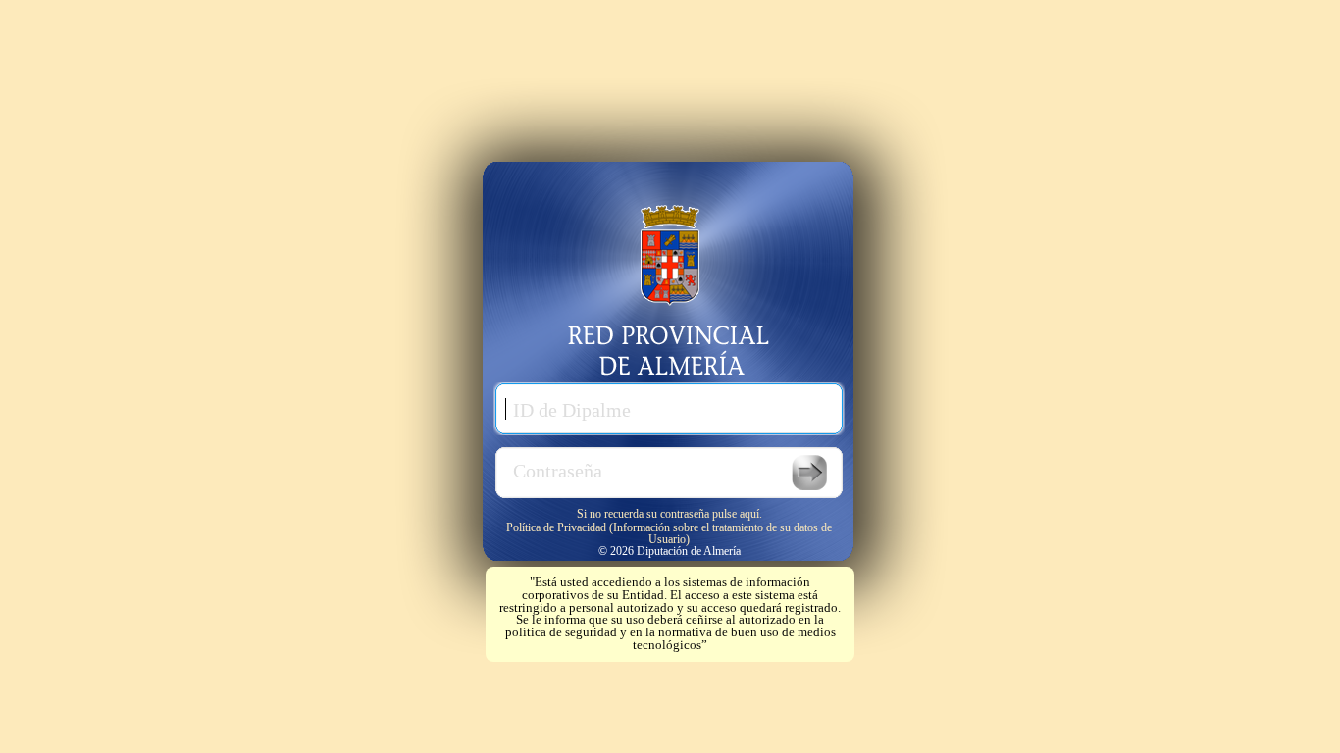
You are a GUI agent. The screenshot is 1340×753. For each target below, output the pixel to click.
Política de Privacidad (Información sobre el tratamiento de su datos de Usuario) (669, 533)
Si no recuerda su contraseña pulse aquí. (669, 513)
